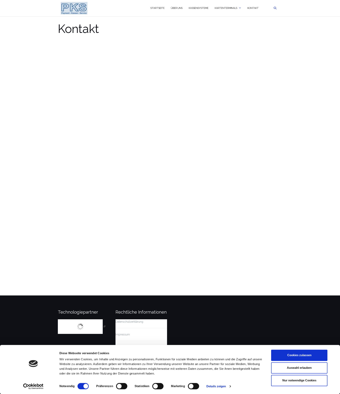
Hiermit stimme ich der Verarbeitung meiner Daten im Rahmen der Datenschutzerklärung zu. (120, 217)
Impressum (122, 334)
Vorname (64, 70)
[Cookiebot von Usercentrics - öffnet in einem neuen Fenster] (33, 386)
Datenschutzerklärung (129, 321)
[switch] (121, 386)
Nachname (180, 70)
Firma (61, 89)
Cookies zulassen (299, 355)
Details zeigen (216, 386)
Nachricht (65, 164)
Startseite (157, 8)
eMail (62, 117)
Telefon (63, 137)
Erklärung (65, 209)
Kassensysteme (198, 8)
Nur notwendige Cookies (299, 380)
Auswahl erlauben (299, 367)
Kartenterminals (226, 8)
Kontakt (253, 8)
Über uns (176, 8)
